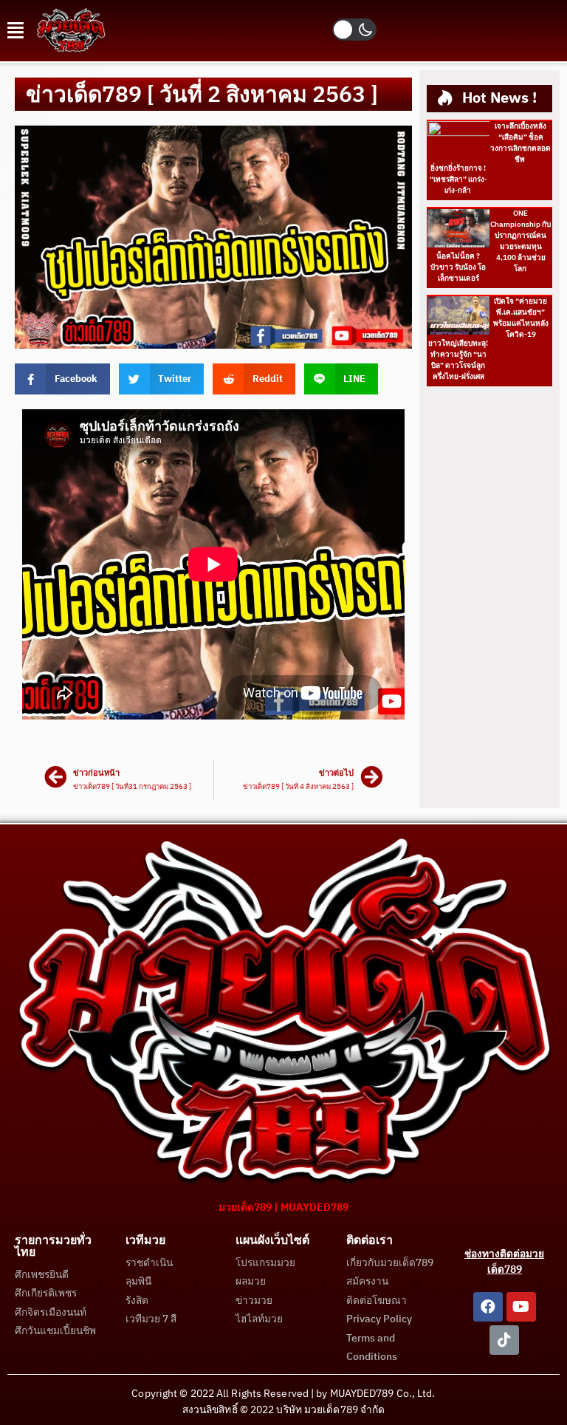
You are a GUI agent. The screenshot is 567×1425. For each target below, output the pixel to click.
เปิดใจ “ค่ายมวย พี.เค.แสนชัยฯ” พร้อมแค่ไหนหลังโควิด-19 (521, 318)
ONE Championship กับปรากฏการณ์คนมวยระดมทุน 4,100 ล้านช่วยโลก (520, 241)
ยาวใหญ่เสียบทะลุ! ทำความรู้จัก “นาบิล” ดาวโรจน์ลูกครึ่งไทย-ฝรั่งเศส (458, 360)
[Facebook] (488, 1307)
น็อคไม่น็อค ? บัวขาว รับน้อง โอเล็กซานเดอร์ (458, 267)
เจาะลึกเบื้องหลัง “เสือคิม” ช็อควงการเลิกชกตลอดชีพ (520, 142)
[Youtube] (521, 1307)
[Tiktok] (504, 1340)
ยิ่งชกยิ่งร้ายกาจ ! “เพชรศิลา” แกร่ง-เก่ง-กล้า (458, 180)
